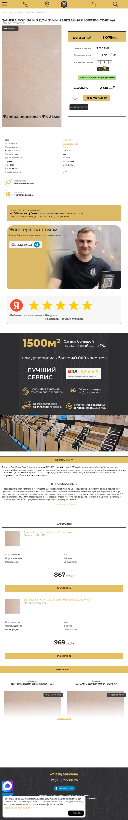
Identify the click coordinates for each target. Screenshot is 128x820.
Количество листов (83, 62)
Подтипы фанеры (23, 194)
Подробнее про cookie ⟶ (19, 807)
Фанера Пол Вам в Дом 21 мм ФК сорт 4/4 (47, 532)
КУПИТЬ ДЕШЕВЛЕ (78, 107)
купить (64, 588)
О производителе (24, 183)
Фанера (19, 12)
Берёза (66, 147)
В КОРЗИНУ (97, 98)
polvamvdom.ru (64, 4)
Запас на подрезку (103, 69)
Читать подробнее (65, 504)
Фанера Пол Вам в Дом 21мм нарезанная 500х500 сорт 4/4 (57, 599)
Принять (76, 813)
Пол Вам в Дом (35, 12)
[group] (32, 76)
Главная (7, 12)
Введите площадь (82, 55)
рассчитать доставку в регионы (97, 77)
